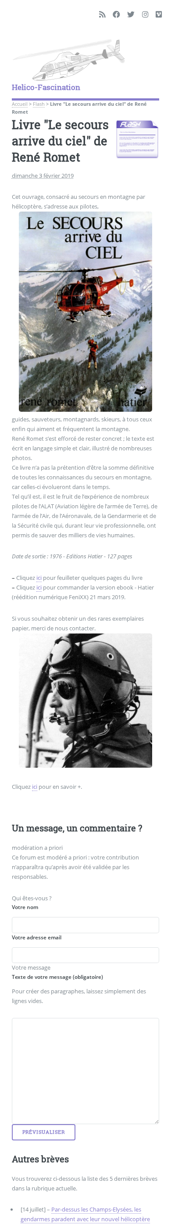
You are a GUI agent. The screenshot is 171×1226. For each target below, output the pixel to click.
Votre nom (25, 907)
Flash (39, 104)
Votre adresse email (36, 937)
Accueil (20, 104)
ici (39, 578)
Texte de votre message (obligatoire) (57, 977)
